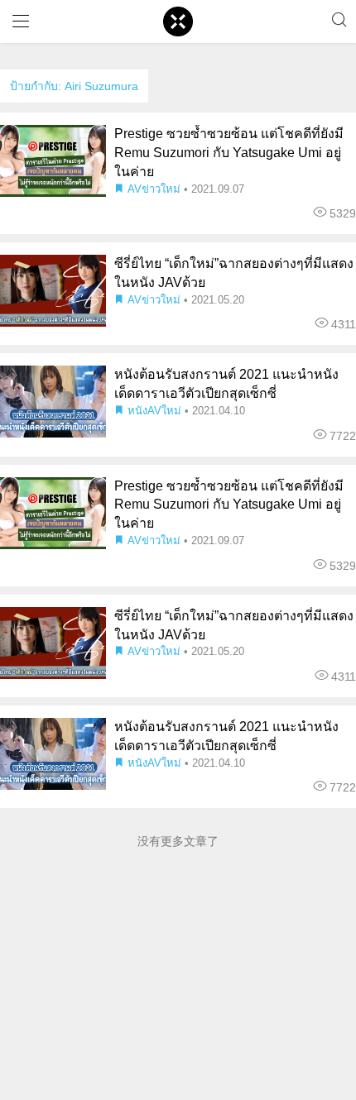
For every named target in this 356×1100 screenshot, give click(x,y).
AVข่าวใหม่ (154, 189)
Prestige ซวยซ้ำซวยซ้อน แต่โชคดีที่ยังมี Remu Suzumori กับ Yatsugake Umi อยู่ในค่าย (229, 153)
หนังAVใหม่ (154, 410)
